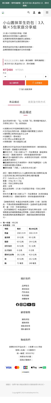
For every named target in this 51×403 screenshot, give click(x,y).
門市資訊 (25, 292)
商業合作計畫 (25, 356)
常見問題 (25, 295)
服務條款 (25, 322)
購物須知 (25, 319)
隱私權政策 (25, 329)
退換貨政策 (25, 326)
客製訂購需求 (25, 359)
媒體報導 (25, 298)
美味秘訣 (25, 289)
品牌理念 (25, 285)
